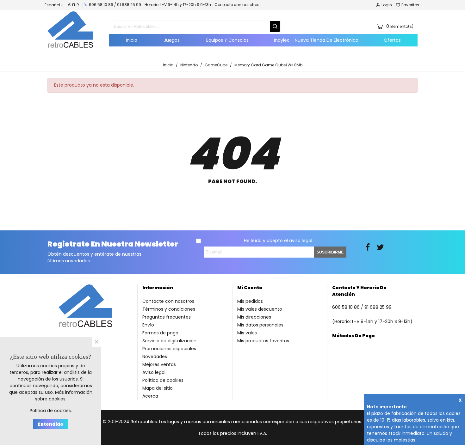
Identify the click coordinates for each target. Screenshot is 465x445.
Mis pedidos (250, 301)
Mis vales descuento (259, 309)
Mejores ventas (159, 364)
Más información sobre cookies (63, 395)
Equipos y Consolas (227, 40)
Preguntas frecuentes (166, 317)
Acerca (150, 396)
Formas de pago (160, 333)
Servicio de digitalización (169, 341)
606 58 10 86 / (103, 4)
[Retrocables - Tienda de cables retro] (70, 29)
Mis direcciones (254, 317)
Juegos (172, 40)
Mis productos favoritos (263, 341)
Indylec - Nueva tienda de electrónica (316, 40)
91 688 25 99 (129, 4)
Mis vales (247, 333)
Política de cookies (162, 380)
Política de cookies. (51, 410)
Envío (148, 325)
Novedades (154, 356)
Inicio (131, 40)
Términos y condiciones (168, 309)
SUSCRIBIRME (330, 252)
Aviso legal (153, 372)
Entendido (50, 424)
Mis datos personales (260, 325)
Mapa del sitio (157, 388)
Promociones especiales (169, 348)
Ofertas (392, 40)
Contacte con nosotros (236, 4)
